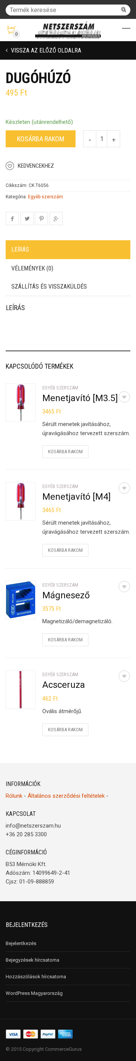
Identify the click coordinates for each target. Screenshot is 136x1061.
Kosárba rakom (40, 139)
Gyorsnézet (28, 411)
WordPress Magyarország (34, 993)
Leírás (20, 249)
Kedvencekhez (36, 165)
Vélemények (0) (32, 268)
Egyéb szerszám (45, 196)
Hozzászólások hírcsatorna (36, 976)
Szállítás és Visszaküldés (49, 286)
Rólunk (14, 795)
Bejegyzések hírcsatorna (32, 960)
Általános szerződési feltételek (66, 795)
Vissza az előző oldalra (45, 50)
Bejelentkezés (21, 943)
